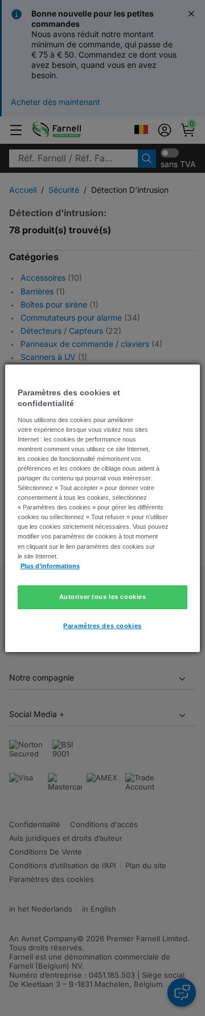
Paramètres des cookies (102, 625)
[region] (102, 507)
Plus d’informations (50, 565)
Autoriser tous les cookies (102, 596)
